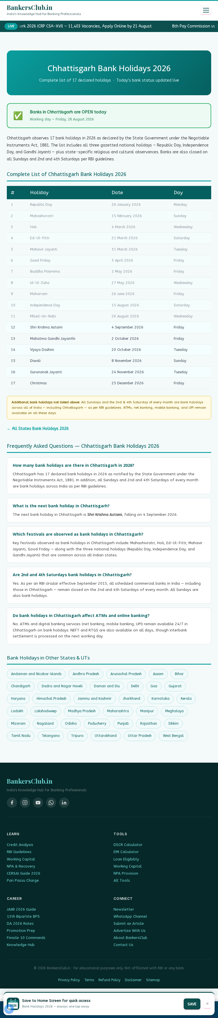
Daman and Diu (107, 686)
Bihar (179, 674)
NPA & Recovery (21, 866)
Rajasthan (148, 724)
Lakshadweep (46, 711)
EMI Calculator (126, 852)
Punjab (123, 724)
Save (192, 1004)
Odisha (71, 724)
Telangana (51, 736)
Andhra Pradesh (86, 674)
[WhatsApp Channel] (51, 803)
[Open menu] (206, 10)
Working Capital (21, 859)
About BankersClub (130, 938)
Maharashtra (118, 711)
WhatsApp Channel (130, 916)
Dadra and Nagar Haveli (62, 686)
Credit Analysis (20, 845)
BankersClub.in (30, 7)
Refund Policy (109, 980)
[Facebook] (12, 803)
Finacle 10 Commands (26, 938)
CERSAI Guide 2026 (23, 873)
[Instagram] (25, 803)
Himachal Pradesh (51, 699)
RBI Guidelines (19, 852)
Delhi (135, 686)
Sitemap (153, 980)
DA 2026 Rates (20, 923)
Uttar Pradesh (140, 736)
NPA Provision (126, 873)
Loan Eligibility (126, 859)
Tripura (77, 736)
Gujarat (175, 686)
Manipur (147, 711)
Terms (89, 980)
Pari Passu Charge (23, 880)
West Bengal (173, 736)
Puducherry (97, 724)
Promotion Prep (21, 930)
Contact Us (123, 945)
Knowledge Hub (21, 945)
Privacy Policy (69, 980)
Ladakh (17, 711)
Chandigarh (20, 686)
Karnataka (160, 699)
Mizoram (18, 724)
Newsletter (124, 909)
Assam (158, 674)
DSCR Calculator (128, 845)
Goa (153, 686)
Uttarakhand (106, 736)
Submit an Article (129, 923)
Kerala (186, 699)
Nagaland (45, 724)
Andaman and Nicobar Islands (36, 674)
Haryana (18, 699)
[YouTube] (38, 803)
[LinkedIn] (64, 803)
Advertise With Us (130, 930)
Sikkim (173, 724)
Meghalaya (174, 711)
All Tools (122, 880)
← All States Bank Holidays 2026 (38, 428)
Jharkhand (131, 699)
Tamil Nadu (20, 736)
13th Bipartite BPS (23, 916)
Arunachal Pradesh (126, 674)
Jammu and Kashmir (95, 699)
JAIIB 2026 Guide (21, 909)
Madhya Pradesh (82, 711)
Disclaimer (133, 980)
